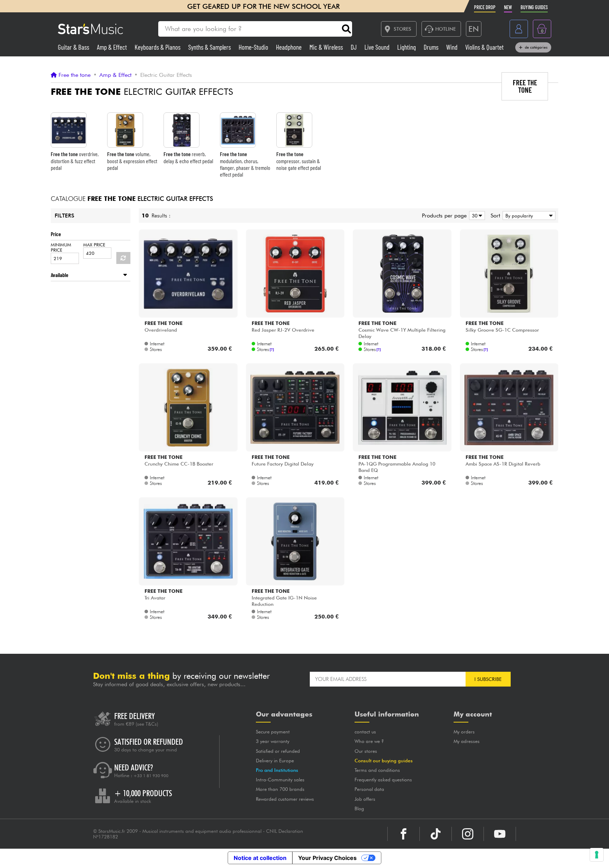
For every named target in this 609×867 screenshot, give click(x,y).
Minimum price (61, 247)
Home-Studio (254, 47)
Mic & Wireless (326, 47)
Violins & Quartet (484, 47)
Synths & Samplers (210, 47)
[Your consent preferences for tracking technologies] (596, 854)
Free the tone (75, 75)
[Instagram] (468, 834)
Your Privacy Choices (327, 857)
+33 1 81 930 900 (151, 775)
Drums (432, 47)
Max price (94, 244)
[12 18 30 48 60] (476, 215)
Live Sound (377, 47)
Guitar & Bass (74, 47)
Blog (359, 808)
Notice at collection (260, 857)
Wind (452, 47)
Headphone (289, 47)
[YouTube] (500, 834)
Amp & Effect (112, 47)
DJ (354, 47)
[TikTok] (435, 834)
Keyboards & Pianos (158, 47)
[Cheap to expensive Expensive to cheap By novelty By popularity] (527, 215)
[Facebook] (403, 834)
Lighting (407, 47)
